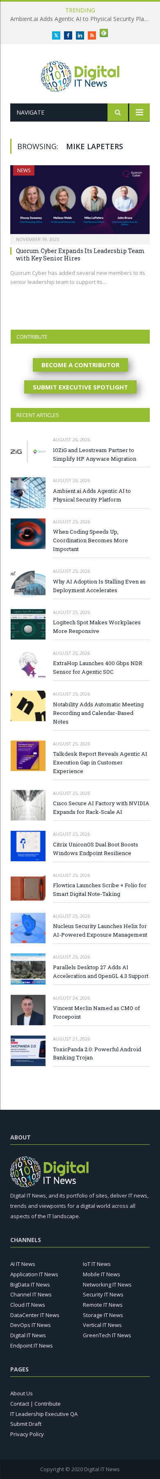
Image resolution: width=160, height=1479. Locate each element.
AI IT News (22, 1264)
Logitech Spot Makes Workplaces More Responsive (97, 627)
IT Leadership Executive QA (44, 1414)
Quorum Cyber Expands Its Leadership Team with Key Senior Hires (80, 254)
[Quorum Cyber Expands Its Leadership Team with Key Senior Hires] (80, 202)
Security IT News (103, 1294)
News (23, 170)
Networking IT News (107, 1284)
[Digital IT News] (80, 75)
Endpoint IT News (31, 1345)
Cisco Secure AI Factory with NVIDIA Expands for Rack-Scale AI (101, 807)
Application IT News (34, 1274)
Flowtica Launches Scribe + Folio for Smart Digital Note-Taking (99, 889)
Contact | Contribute (35, 1403)
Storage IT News (103, 1315)
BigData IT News (30, 1284)
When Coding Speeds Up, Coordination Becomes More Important (90, 540)
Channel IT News (31, 1294)
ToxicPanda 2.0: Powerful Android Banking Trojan (97, 1053)
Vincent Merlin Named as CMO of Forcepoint (96, 1012)
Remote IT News (103, 1304)
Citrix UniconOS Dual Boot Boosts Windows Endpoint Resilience (95, 849)
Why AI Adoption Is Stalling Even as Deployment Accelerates (99, 586)
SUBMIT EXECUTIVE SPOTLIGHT (80, 387)
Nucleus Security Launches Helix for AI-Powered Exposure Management (100, 930)
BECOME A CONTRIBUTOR (80, 365)
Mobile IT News (101, 1274)
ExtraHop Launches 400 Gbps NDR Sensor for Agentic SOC (97, 667)
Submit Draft (25, 1423)
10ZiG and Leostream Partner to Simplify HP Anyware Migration (94, 454)
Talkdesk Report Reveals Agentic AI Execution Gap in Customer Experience (100, 762)
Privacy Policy (27, 1434)
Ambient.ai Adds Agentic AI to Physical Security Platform (82, 19)
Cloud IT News (27, 1304)
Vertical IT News (102, 1325)
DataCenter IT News (34, 1315)
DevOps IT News (30, 1325)
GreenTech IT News (107, 1335)
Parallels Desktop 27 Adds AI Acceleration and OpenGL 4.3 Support (101, 971)
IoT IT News (97, 1264)
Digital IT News (28, 1335)
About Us (21, 1393)
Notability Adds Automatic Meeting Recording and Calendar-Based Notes (98, 713)
